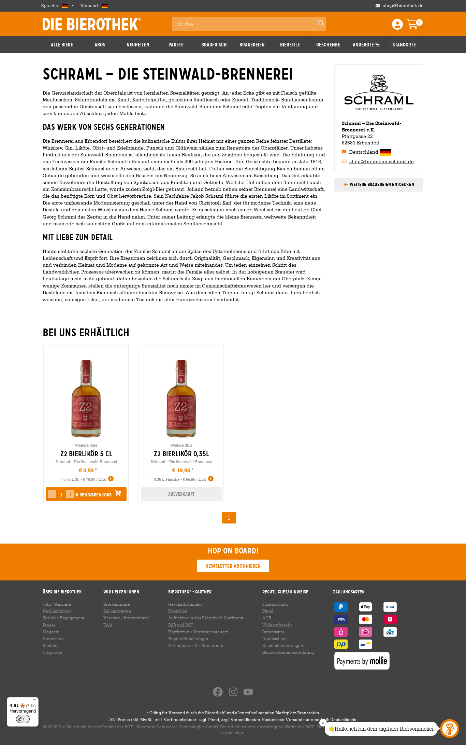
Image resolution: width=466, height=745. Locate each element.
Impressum (273, 631)
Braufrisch (214, 45)
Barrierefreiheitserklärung (288, 652)
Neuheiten (138, 45)
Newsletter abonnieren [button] (233, 566)
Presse (49, 624)
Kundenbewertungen (282, 645)
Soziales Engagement (63, 617)
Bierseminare (116, 604)
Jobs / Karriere (57, 604)
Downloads (53, 638)
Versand (111, 617)
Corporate (52, 652)
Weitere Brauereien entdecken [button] (381, 184)
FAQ (107, 624)
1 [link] (229, 518)
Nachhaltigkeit (57, 610)
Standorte (404, 45)
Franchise (177, 610)
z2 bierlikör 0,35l (181, 454)
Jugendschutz (275, 604)
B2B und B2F (180, 624)
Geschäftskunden (185, 604)
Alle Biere (62, 45)
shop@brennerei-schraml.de (381, 161)
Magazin (51, 631)
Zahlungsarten (117, 610)
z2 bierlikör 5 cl (86, 454)
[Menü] (34, 701)
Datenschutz (274, 638)
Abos (99, 45)
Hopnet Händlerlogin (188, 638)
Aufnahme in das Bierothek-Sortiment (205, 617)
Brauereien (252, 45)
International (136, 617)
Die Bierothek (92, 24)
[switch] (23, 719)
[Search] (318, 24)
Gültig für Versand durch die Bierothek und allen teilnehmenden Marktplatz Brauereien (233, 712)
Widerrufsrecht (277, 624)
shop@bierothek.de (403, 5)
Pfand (267, 610)
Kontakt (50, 645)
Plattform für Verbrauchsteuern (198, 631)
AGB (266, 617)
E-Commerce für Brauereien (195, 645)
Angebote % (366, 45)
